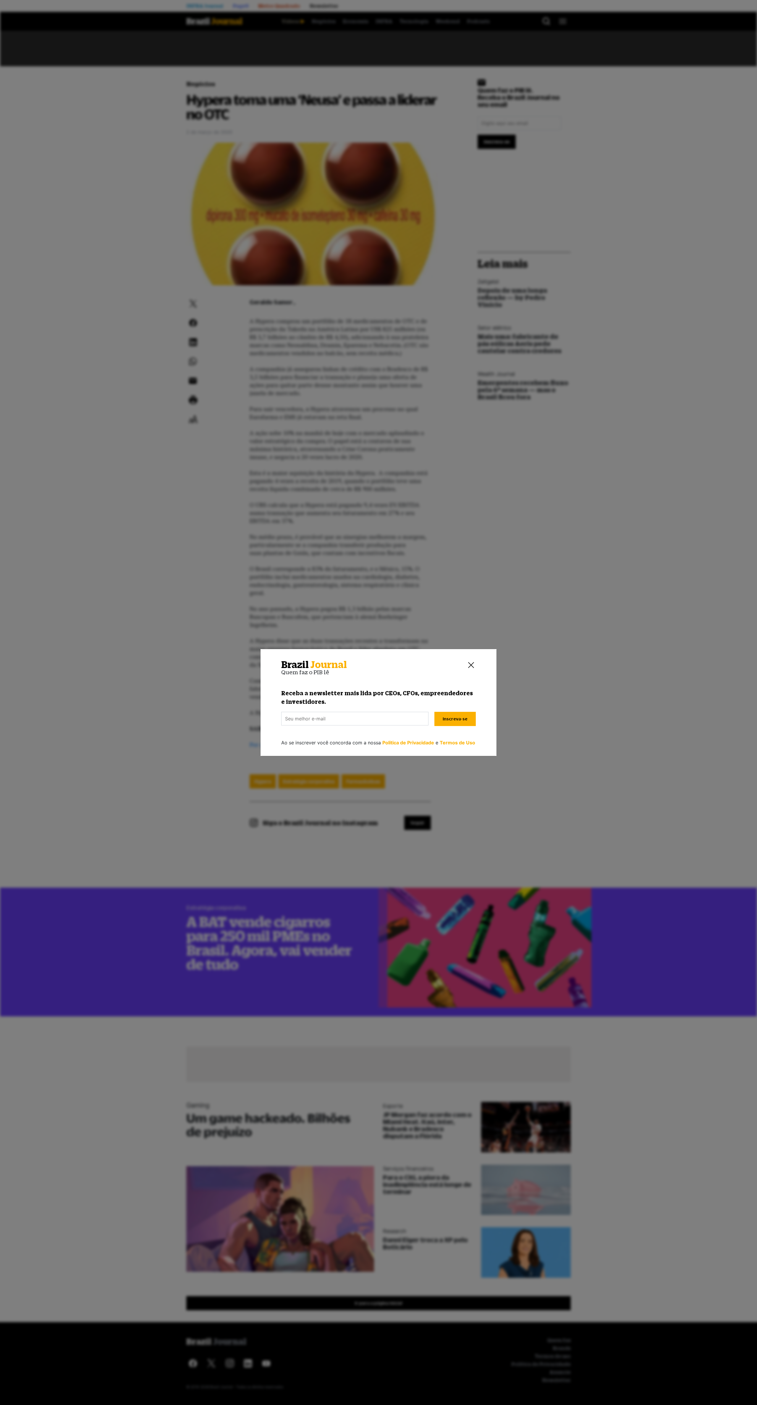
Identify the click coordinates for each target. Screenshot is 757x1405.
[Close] (471, 665)
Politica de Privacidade (408, 743)
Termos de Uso (457, 743)
